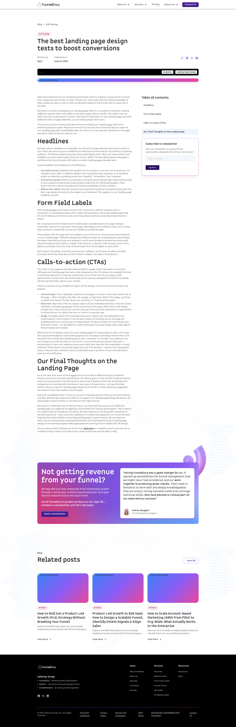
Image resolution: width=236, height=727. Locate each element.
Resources (183, 671)
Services (133, 681)
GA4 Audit (158, 690)
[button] (123, 4)
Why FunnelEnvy (137, 671)
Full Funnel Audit (162, 681)
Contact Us (193, 714)
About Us (134, 676)
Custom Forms (160, 685)
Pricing (133, 690)
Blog (180, 676)
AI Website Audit (161, 695)
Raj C (40, 61)
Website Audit (160, 676)
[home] (48, 4)
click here (88, 428)
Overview (158, 671)
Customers (134, 685)
